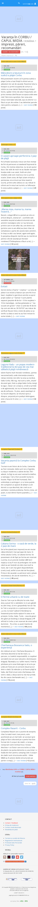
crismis (7, 67)
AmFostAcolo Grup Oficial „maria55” (14, 861)
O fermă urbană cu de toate (15, 596)
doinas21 (8, 455)
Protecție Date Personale (13, 843)
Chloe (7, 723)
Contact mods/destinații (13, 827)
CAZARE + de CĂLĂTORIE (10, 52)
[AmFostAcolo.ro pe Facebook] (14, 856)
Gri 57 (7, 281)
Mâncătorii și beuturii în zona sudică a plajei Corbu (16, 74)
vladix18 (8, 640)
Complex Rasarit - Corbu (13, 728)
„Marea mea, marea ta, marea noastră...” (16, 210)
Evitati (4, 286)
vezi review (28, 105)
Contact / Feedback (11, 823)
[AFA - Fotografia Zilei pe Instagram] (9, 856)
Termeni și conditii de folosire (15, 838)
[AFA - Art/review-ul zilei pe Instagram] (5, 856)
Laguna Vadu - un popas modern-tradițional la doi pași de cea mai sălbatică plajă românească (18, 367)
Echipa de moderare (12, 825)
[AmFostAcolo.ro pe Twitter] (22, 856)
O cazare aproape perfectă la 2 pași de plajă (19, 157)
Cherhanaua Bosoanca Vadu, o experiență (16, 646)
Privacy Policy (9, 845)
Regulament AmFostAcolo (13, 840)
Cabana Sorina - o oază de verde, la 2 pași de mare (18, 544)
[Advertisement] (19, 425)
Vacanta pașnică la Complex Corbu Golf (18, 461)
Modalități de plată (11, 829)
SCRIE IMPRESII (30, 776)
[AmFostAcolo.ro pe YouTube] (18, 856)
